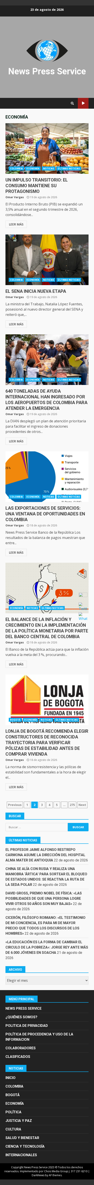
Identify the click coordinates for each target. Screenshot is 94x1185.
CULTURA (13, 1129)
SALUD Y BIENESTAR (22, 1138)
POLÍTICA (13, 1112)
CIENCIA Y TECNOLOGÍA (25, 1146)
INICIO (10, 1078)
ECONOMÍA (32, 168)
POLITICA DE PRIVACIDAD (26, 1026)
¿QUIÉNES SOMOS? (21, 1017)
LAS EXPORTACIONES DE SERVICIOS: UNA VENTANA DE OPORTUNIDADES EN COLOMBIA (47, 476)
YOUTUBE (83, 103)
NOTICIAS (48, 168)
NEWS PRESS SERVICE (23, 1008)
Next (82, 805)
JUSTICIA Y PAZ (18, 1121)
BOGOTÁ (15, 719)
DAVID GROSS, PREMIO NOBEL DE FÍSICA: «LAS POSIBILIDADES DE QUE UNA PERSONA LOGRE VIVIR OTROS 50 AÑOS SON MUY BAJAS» (43, 898)
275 (72, 805)
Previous (15, 805)
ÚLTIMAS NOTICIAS (69, 168)
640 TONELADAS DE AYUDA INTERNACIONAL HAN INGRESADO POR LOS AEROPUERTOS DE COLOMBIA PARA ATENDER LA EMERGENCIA (47, 359)
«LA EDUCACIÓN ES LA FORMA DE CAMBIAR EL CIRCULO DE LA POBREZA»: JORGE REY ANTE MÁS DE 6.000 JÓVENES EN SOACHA (46, 947)
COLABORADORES (20, 1048)
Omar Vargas (14, 197)
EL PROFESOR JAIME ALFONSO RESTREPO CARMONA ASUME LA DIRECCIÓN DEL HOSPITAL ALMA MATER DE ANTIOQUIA (45, 855)
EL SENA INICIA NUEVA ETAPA (47, 259)
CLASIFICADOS (17, 1057)
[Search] (72, 103)
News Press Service (47, 71)
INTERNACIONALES (21, 1155)
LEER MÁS (16, 224)
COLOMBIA (16, 168)
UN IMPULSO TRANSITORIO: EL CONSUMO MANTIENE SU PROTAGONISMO (47, 148)
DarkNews (38, 1175)
